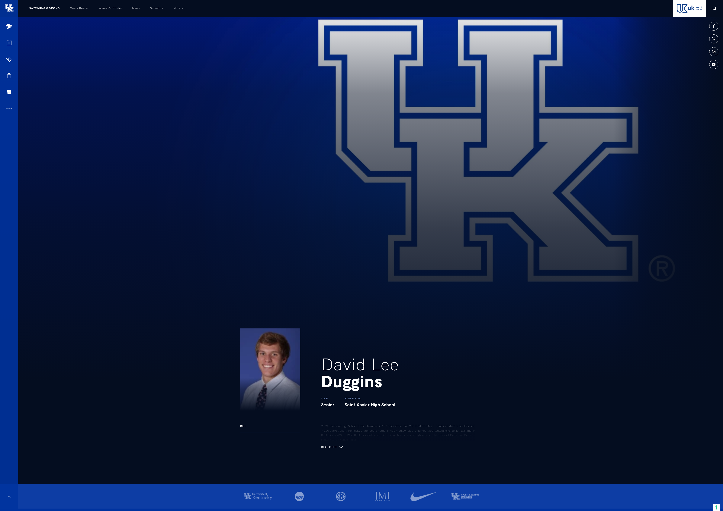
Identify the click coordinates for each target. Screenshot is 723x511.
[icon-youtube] (713, 64)
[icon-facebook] (713, 26)
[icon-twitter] (713, 38)
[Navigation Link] (9, 26)
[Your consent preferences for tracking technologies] (716, 507)
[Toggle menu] (9, 496)
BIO (243, 426)
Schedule (156, 8)
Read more (329, 447)
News (136, 8)
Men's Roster (79, 8)
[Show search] (714, 8)
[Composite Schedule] (9, 42)
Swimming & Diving (44, 8)
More (176, 8)
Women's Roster (110, 8)
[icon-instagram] (713, 51)
